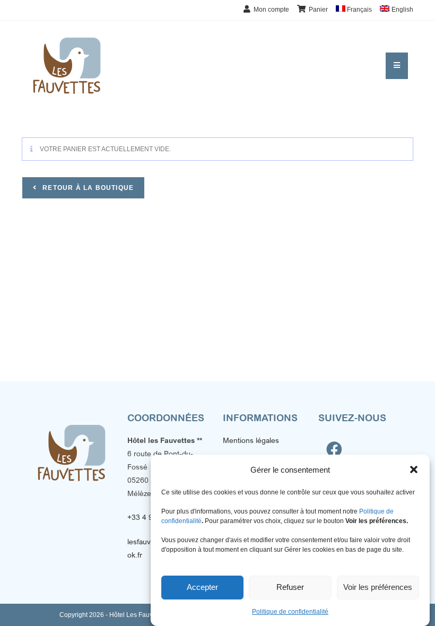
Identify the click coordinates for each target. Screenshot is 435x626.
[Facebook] (334, 449)
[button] (413, 469)
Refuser (290, 587)
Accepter (202, 587)
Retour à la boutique (87, 188)
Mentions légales (251, 440)
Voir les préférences (377, 587)
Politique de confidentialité (290, 611)
